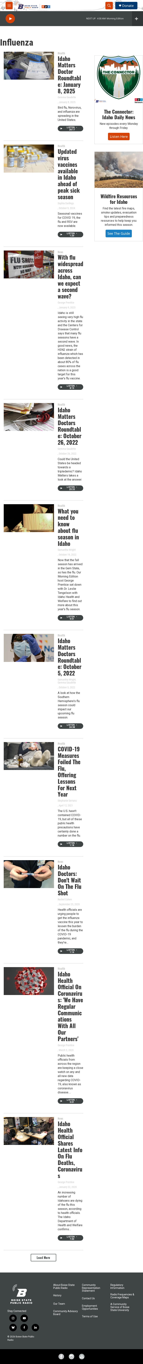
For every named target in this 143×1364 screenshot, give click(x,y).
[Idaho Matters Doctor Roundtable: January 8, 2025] (29, 66)
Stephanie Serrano (67, 800)
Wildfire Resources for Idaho (119, 198)
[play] (10, 19)
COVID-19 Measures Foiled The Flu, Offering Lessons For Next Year (69, 771)
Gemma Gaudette (67, 97)
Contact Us (88, 1298)
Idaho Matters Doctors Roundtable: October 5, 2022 (69, 656)
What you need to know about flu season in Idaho (68, 527)
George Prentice (66, 302)
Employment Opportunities (90, 1307)
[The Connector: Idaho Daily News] (119, 79)
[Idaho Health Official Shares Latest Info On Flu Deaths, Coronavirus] (29, 1131)
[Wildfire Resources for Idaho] (119, 170)
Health (61, 53)
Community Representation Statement (91, 1288)
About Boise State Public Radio (64, 1286)
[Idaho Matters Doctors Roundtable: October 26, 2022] (29, 417)
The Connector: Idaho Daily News (118, 114)
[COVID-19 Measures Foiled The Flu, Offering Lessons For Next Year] (29, 756)
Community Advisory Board (65, 1313)
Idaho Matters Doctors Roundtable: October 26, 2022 (69, 426)
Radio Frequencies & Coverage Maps (122, 1296)
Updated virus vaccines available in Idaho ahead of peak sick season (69, 174)
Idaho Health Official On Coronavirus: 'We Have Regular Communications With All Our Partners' (70, 1006)
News (60, 252)
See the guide (118, 233)
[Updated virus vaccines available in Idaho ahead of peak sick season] (29, 158)
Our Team (59, 1303)
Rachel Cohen (65, 899)
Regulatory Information (117, 1286)
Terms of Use (90, 1316)
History (57, 1295)
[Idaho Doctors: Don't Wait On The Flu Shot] (29, 874)
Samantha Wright (67, 549)
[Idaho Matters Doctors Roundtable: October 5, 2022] (29, 648)
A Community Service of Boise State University (119, 1307)
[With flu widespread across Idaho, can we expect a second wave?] (29, 264)
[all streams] (137, 18)
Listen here (119, 136)
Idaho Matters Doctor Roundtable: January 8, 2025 (69, 74)
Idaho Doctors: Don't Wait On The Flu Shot (69, 880)
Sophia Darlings (66, 203)
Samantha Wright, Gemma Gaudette (67, 681)
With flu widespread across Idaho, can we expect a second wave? (70, 276)
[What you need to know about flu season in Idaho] (29, 518)
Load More (43, 1257)
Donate (128, 6)
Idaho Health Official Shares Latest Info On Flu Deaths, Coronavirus (70, 1149)
